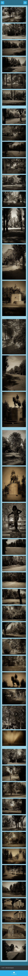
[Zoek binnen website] (2, 2)
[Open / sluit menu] (25, 2)
